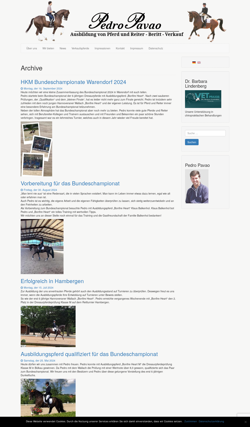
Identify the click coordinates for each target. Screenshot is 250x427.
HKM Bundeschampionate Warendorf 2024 (73, 82)
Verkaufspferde (80, 48)
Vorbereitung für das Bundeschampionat (70, 183)
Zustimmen (190, 421)
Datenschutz (156, 48)
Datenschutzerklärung (211, 421)
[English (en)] (199, 62)
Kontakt (120, 48)
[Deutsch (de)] (194, 62)
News (63, 48)
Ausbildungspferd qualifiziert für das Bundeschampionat (89, 354)
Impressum (136, 48)
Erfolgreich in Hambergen (52, 281)
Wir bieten (48, 48)
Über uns (31, 48)
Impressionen (102, 48)
